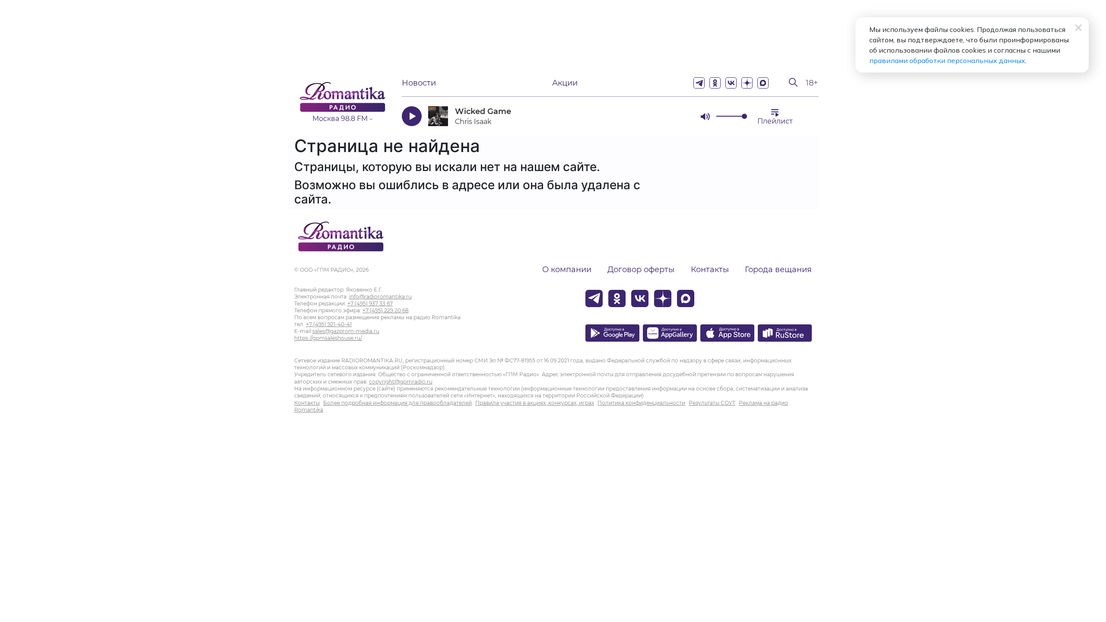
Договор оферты (640, 269)
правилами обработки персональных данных (947, 60)
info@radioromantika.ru (380, 296)
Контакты (710, 269)
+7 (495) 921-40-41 (329, 324)
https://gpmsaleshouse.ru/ (328, 338)
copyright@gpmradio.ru (400, 381)
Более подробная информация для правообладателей (397, 403)
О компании (566, 269)
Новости (419, 83)
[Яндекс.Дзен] (747, 83)
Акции (565, 83)
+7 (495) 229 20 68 (385, 310)
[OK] (715, 83)
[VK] (731, 83)
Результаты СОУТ (712, 403)
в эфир (663, 116)
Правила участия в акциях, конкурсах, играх (534, 403)
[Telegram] (699, 83)
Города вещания (778, 269)
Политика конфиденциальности (641, 403)
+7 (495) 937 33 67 (370, 303)
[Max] (763, 83)
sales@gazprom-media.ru (345, 331)
